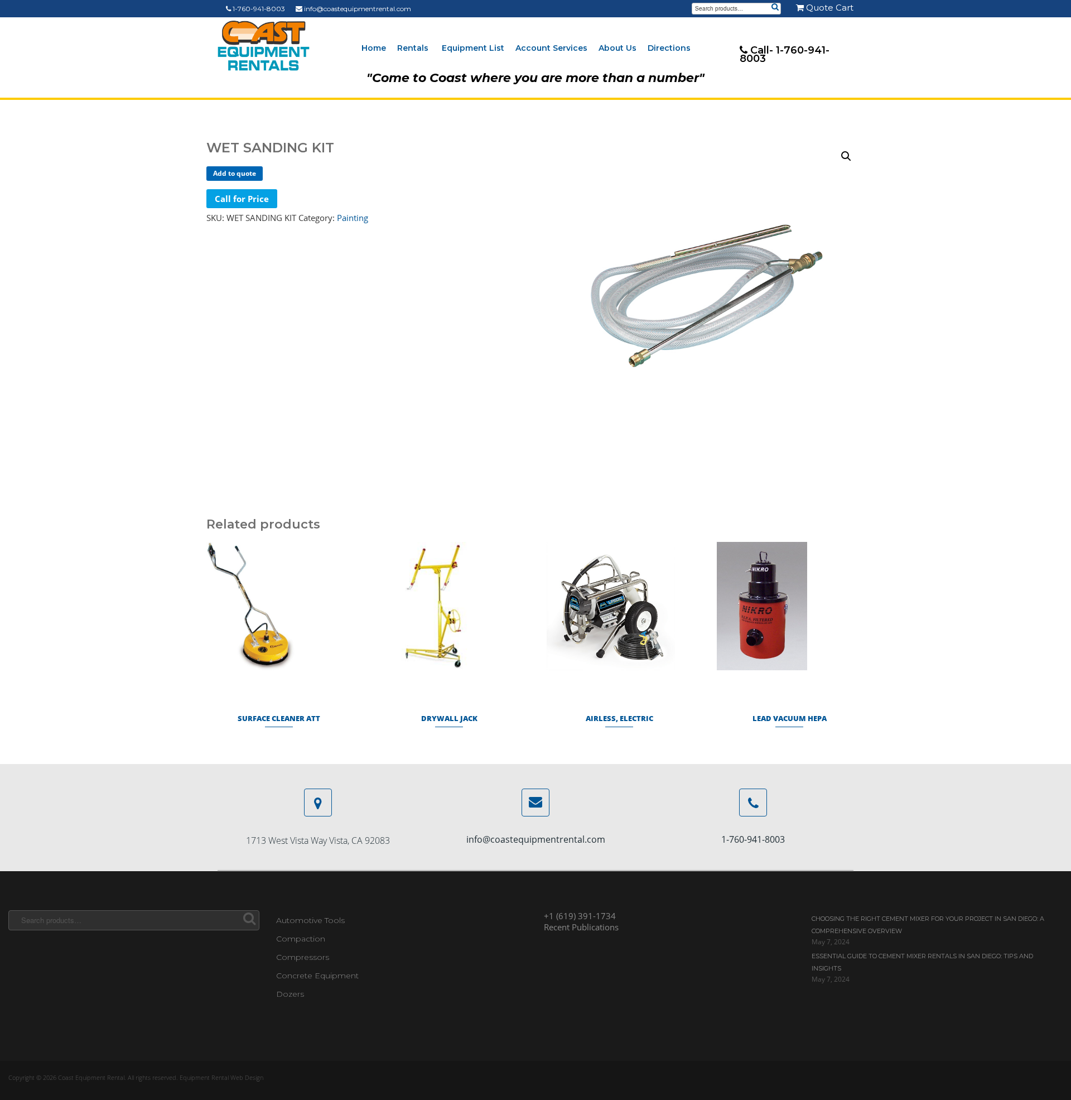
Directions (669, 48)
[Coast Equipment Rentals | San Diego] (264, 46)
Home (373, 48)
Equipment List (473, 48)
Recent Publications (581, 927)
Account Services (551, 48)
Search (775, 8)
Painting (352, 217)
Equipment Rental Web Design (221, 1077)
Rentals (412, 48)
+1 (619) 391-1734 (580, 915)
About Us (617, 48)
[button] (846, 156)
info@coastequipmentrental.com (356, 8)
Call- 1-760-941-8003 (784, 54)
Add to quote (234, 173)
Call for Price (242, 198)
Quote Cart (828, 7)
